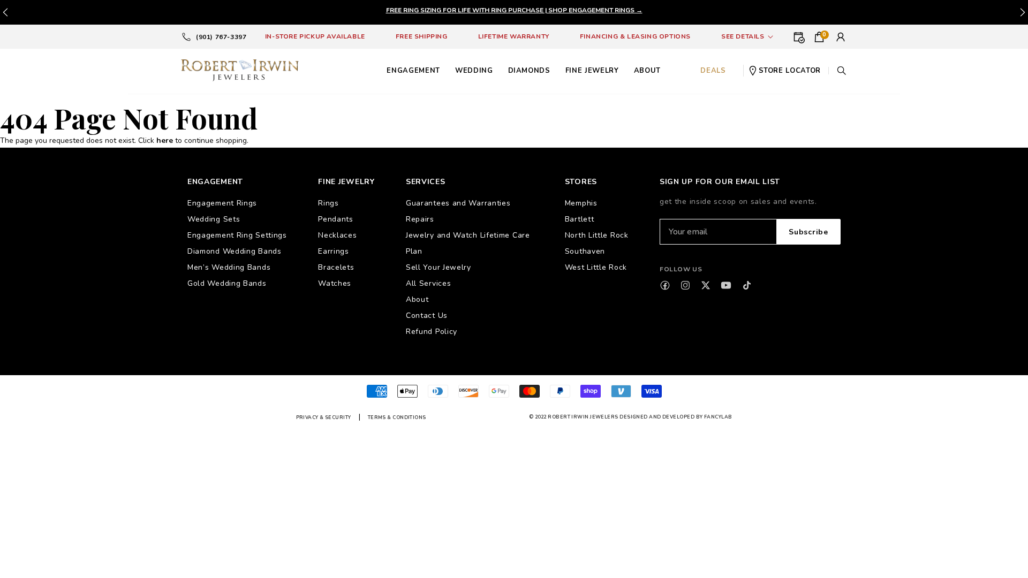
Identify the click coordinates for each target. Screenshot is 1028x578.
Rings (328, 203)
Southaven (585, 251)
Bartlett (579, 219)
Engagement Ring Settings (237, 235)
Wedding (474, 70)
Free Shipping (422, 36)
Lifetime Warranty (513, 36)
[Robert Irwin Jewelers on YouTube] (726, 285)
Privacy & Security (323, 417)
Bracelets (336, 267)
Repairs (420, 219)
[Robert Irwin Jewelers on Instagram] (685, 285)
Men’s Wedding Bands (228, 267)
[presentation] (1022, 12)
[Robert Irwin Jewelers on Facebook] (665, 285)
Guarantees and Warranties (458, 203)
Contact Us (427, 315)
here (164, 140)
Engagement (413, 70)
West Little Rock (596, 267)
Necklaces (337, 235)
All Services (428, 283)
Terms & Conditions (397, 417)
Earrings (333, 251)
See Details (743, 36)
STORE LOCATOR (790, 70)
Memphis (581, 203)
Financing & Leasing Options (635, 36)
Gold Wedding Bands (227, 283)
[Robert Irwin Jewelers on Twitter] (705, 285)
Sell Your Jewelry (438, 267)
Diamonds (529, 70)
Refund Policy (431, 331)
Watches (334, 283)
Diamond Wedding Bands (234, 251)
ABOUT (647, 70)
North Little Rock (597, 235)
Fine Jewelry (592, 70)
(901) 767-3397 (221, 37)
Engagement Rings (222, 203)
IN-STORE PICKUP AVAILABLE (315, 36)
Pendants (335, 219)
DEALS (712, 70)
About (417, 299)
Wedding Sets (213, 219)
